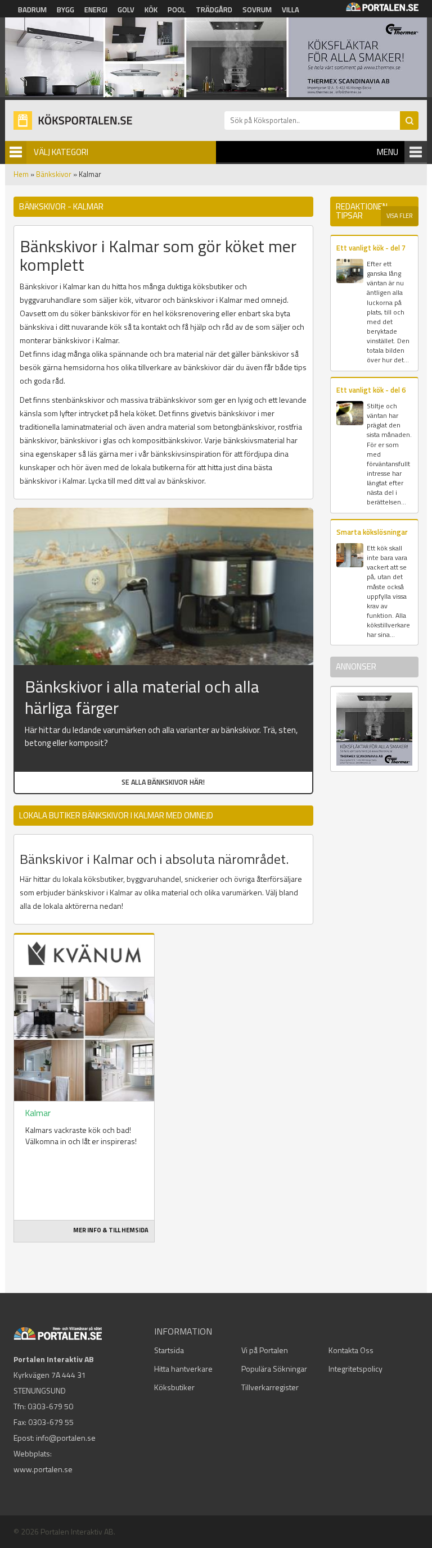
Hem (21, 174)
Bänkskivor (53, 174)
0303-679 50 (50, 1406)
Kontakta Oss (351, 1350)
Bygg (65, 9)
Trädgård (214, 9)
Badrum (32, 9)
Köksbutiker (174, 1387)
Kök (151, 9)
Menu (387, 151)
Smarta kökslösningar (372, 532)
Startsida (169, 1350)
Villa (290, 9)
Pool (177, 9)
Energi (95, 9)
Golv (126, 9)
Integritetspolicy (355, 1368)
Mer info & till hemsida (110, 1230)
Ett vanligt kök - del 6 (371, 389)
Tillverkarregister (270, 1387)
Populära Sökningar (274, 1368)
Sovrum (257, 9)
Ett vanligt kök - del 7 (371, 247)
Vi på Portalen (264, 1350)
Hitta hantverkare (183, 1368)
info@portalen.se (66, 1438)
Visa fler (399, 215)
